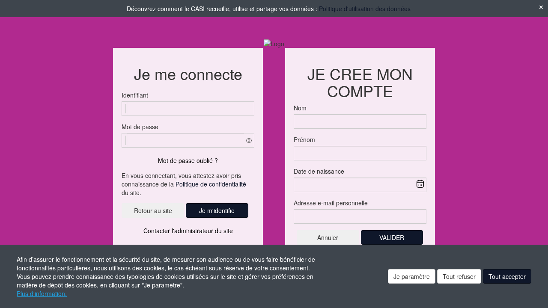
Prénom (304, 139)
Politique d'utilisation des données (365, 8)
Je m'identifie (217, 210)
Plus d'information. (42, 293)
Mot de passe (140, 126)
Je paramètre (411, 276)
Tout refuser (459, 276)
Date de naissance (319, 171)
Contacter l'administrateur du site (188, 230)
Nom (300, 108)
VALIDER (391, 237)
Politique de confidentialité (211, 184)
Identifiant (135, 95)
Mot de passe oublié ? (188, 160)
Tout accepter (507, 276)
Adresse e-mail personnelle (331, 202)
